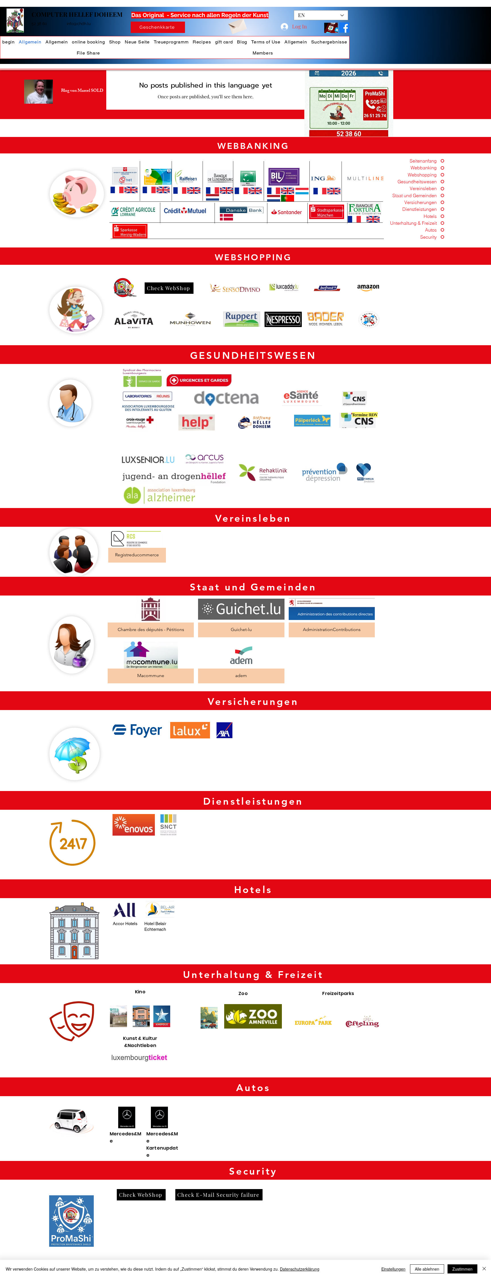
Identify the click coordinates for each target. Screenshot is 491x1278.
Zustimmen (462, 1269)
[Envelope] (237, 25)
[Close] (484, 1268)
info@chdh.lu (79, 23)
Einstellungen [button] (393, 1269)
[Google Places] (344, 27)
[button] (348, 103)
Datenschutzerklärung (299, 1269)
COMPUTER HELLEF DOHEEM (77, 14)
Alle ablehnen (427, 1269)
